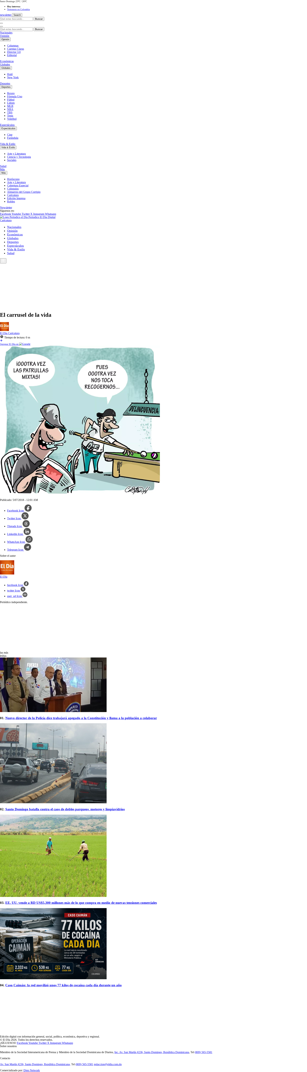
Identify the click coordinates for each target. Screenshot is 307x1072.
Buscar (39, 18)
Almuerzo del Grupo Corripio (24, 191)
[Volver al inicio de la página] (3, 260)
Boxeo (11, 93)
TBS (9, 112)
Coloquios (13, 188)
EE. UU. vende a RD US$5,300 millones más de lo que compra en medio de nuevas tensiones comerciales (81, 903)
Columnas (12, 45)
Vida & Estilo (7, 143)
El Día (4, 333)
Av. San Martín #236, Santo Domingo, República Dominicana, (35, 1064)
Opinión (4, 35)
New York (13, 77)
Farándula (12, 137)
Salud (3, 166)
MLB (10, 106)
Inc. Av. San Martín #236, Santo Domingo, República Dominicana (151, 1052)
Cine (9, 134)
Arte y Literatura (16, 153)
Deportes (5, 83)
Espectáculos (7, 124)
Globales (5, 64)
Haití (10, 74)
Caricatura (13, 195)
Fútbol (10, 99)
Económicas (7, 61)
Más (2, 169)
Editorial (12, 55)
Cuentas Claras (15, 48)
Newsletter (6, 207)
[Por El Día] (4, 330)
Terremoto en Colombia (18, 9)
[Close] (1, 26)
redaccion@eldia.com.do (108, 1064)
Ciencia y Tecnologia (19, 156)
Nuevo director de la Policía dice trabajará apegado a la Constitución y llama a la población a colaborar (81, 718)
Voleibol (12, 118)
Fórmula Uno (14, 96)
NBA (10, 109)
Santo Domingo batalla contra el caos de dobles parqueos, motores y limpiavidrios (65, 809)
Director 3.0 (14, 52)
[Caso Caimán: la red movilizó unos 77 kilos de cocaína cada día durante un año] (153, 944)
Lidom (11, 102)
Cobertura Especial (17, 185)
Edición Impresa (16, 198)
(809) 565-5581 (203, 1052)
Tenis (10, 115)
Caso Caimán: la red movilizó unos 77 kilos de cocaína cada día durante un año (63, 985)
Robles (11, 201)
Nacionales (6, 32)
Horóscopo (13, 179)
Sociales (11, 160)
